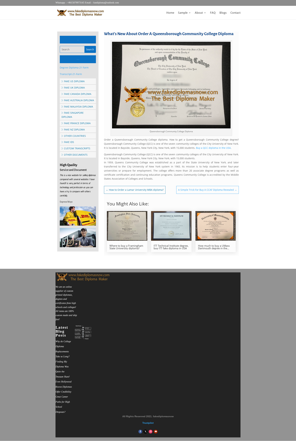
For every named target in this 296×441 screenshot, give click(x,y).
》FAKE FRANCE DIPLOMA (76, 123)
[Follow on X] (145, 431)
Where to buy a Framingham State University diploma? (126, 247)
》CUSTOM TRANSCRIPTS (75, 148)
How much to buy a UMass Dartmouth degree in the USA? (214, 247)
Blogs (223, 13)
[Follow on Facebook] (140, 431)
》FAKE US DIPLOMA (73, 81)
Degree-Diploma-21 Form (74, 67)
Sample (183, 13)
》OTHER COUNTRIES (73, 135)
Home (170, 13)
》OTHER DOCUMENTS (74, 154)
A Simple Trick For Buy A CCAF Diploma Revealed (207, 189)
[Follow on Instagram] (150, 431)
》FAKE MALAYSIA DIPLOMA (77, 106)
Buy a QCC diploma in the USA (213, 147)
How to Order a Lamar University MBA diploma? (135, 189)
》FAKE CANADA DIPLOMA (76, 94)
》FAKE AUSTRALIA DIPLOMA (77, 100)
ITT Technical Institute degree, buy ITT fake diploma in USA (171, 247)
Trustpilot (148, 422)
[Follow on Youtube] (156, 431)
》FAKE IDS (67, 142)
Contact (235, 13)
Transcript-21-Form (71, 74)
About (199, 13)
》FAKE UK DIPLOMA (73, 87)
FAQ (213, 13)
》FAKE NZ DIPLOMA (73, 129)
